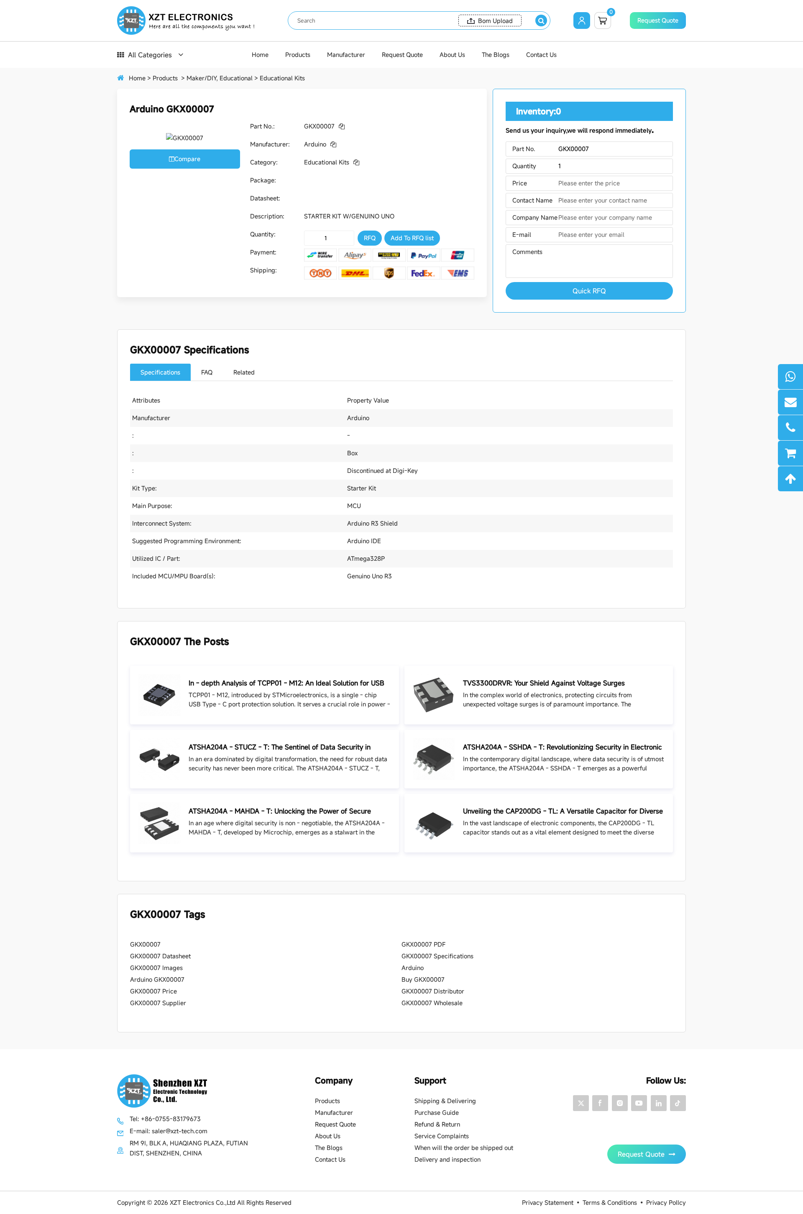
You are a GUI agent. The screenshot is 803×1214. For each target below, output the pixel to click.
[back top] (790, 478)
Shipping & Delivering (445, 1101)
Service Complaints (441, 1136)
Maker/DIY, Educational (220, 78)
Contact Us (541, 55)
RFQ (370, 238)
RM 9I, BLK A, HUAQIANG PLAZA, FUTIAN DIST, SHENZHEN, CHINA (189, 1148)
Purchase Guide (436, 1112)
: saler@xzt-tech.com (168, 1131)
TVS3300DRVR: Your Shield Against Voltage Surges (544, 683)
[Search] (541, 20)
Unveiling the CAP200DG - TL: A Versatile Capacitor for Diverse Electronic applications (563, 811)
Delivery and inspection (447, 1159)
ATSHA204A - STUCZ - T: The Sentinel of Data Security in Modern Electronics (280, 747)
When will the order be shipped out (463, 1148)
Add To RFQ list (412, 238)
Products (297, 55)
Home (260, 55)
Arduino (315, 144)
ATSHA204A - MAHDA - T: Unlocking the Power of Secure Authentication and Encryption (280, 811)
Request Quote (657, 20)
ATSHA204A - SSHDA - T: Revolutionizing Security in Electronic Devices (562, 747)
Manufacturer (346, 55)
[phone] (790, 427)
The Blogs (495, 55)
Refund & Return (437, 1124)
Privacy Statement (547, 1202)
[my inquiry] (790, 453)
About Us (452, 55)
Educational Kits (282, 78)
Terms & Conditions (610, 1202)
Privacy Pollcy (666, 1202)
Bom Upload (495, 21)
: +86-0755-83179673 (165, 1119)
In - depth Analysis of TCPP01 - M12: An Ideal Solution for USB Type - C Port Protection (286, 683)
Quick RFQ (589, 290)
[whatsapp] (790, 376)
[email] (790, 402)
